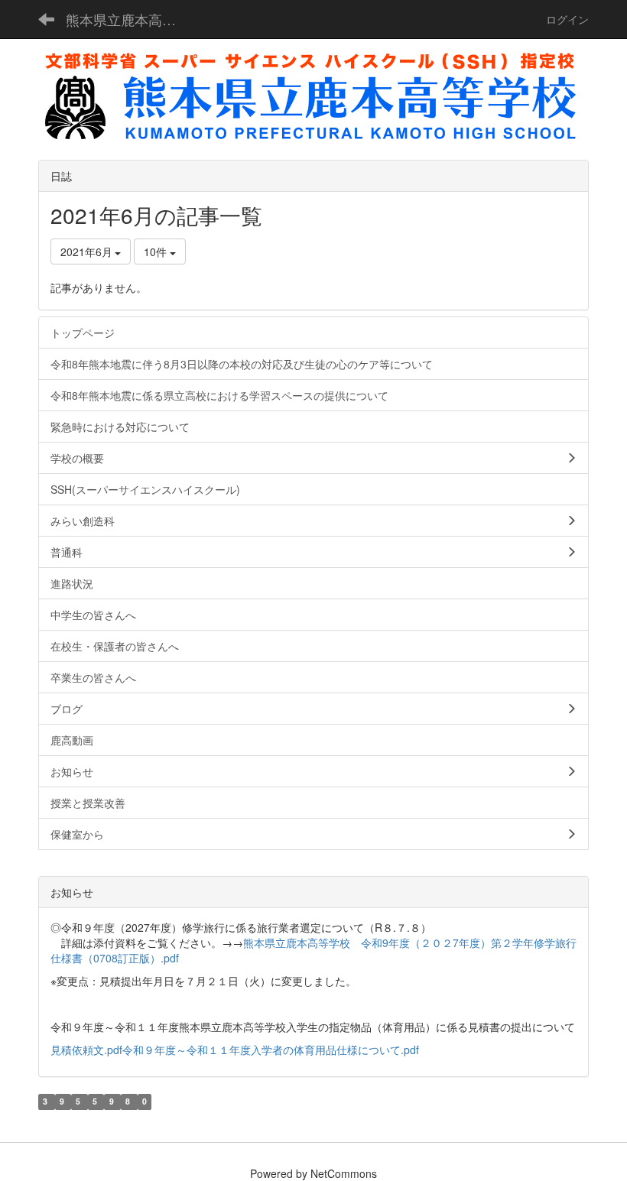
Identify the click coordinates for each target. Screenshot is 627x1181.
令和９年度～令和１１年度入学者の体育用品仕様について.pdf (270, 1049)
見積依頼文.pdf (86, 1049)
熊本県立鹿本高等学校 (130, 19)
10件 (157, 251)
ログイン (567, 19)
